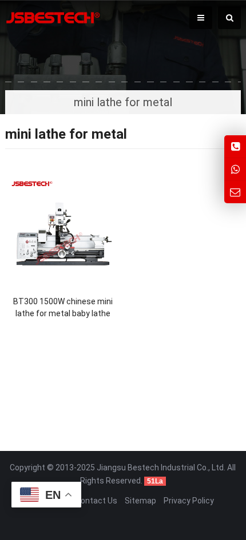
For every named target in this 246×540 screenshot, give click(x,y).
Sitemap (140, 500)
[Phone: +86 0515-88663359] (235, 146)
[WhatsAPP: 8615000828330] (235, 169)
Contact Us (96, 500)
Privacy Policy (189, 500)
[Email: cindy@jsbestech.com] (235, 192)
